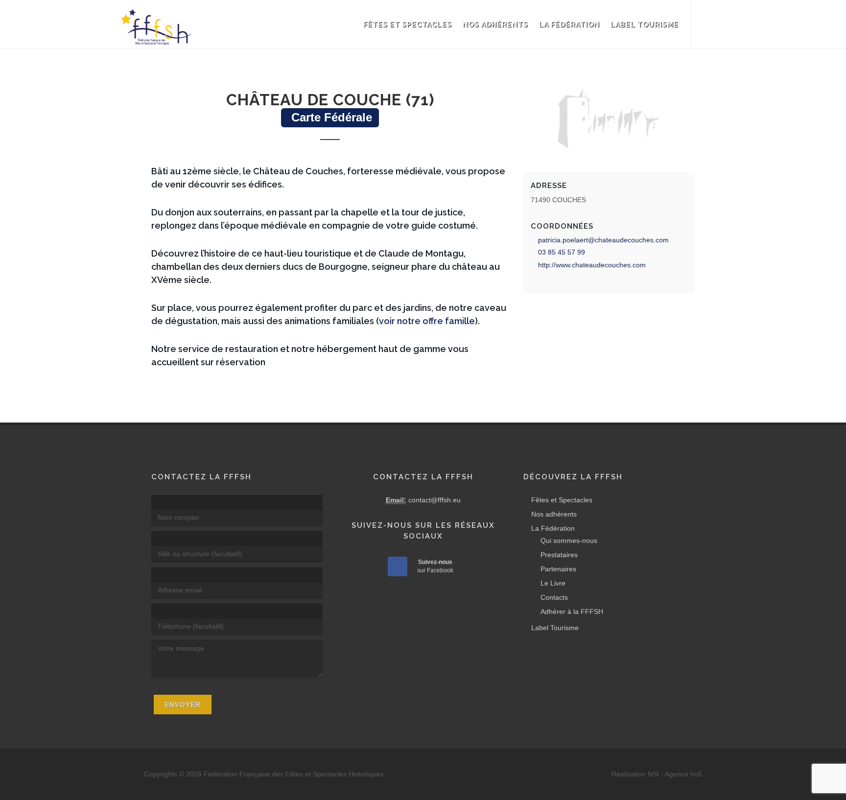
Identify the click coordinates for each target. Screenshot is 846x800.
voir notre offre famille (427, 321)
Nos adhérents (495, 24)
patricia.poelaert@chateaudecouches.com (603, 240)
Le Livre (552, 583)
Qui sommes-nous (568, 540)
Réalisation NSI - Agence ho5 (656, 774)
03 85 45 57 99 (561, 252)
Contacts (554, 597)
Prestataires (559, 555)
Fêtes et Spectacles (407, 24)
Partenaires (558, 569)
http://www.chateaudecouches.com (592, 265)
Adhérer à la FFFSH (571, 611)
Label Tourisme (645, 24)
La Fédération (569, 24)
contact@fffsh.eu (434, 500)
